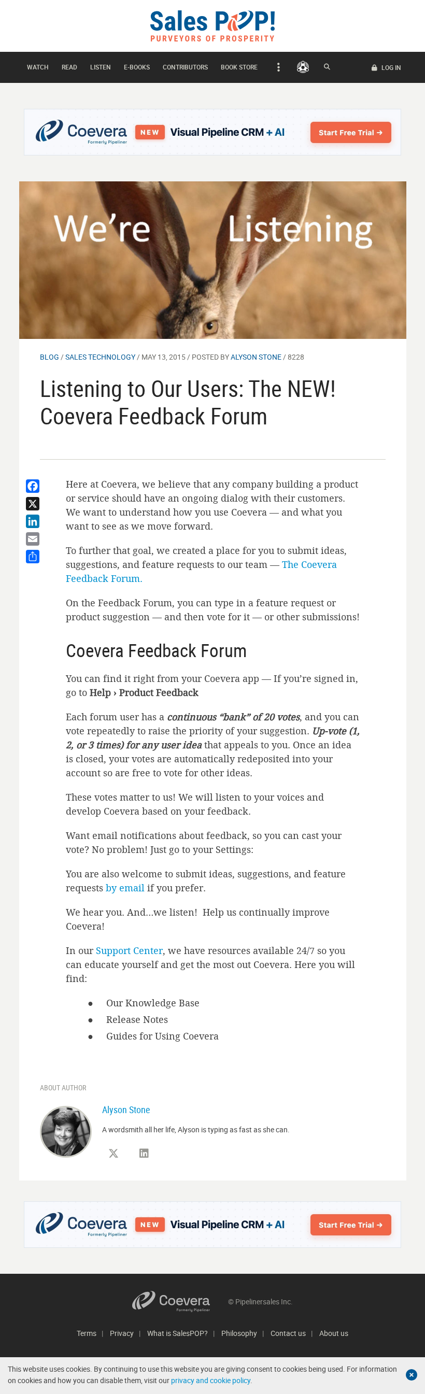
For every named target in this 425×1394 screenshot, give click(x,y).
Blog (49, 357)
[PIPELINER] (303, 67)
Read (69, 67)
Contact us (288, 1333)
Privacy (122, 1333)
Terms (86, 1333)
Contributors (185, 67)
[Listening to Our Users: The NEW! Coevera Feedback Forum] (212, 259)
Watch (38, 67)
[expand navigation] (277, 67)
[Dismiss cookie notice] (411, 1375)
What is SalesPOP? (177, 1333)
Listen (100, 67)
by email (125, 887)
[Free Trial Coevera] (212, 132)
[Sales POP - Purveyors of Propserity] (212, 25)
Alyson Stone (256, 357)
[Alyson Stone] (66, 1131)
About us (333, 1333)
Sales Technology (100, 357)
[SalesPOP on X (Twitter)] (113, 1153)
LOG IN (390, 67)
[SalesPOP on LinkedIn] (144, 1153)
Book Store (239, 67)
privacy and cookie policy (210, 1380)
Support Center (129, 950)
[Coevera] (180, 1301)
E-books (137, 67)
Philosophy (239, 1333)
